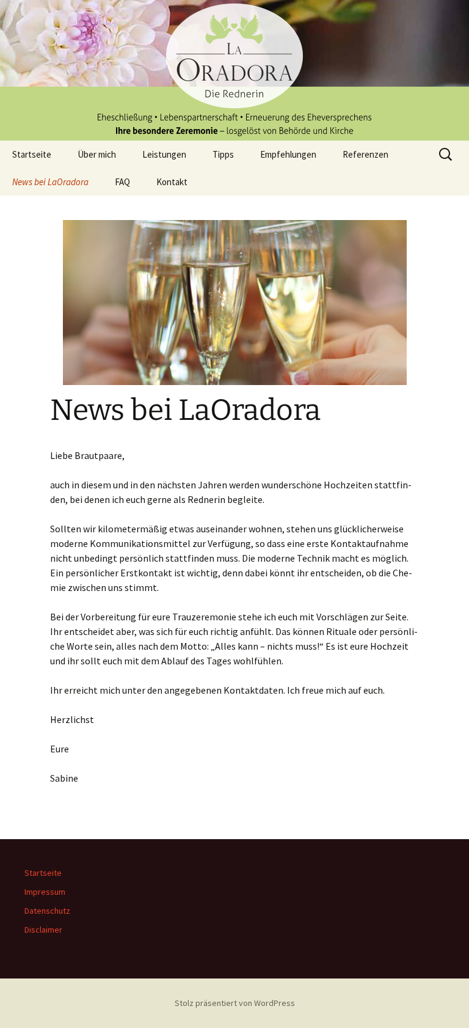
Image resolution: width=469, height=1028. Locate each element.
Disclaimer (43, 929)
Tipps (223, 154)
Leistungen (164, 154)
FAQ (122, 182)
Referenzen (365, 154)
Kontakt (171, 182)
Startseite (31, 154)
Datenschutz (47, 910)
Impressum (44, 891)
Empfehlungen (288, 154)
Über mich (97, 154)
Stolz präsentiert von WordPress (235, 1002)
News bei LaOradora (50, 182)
